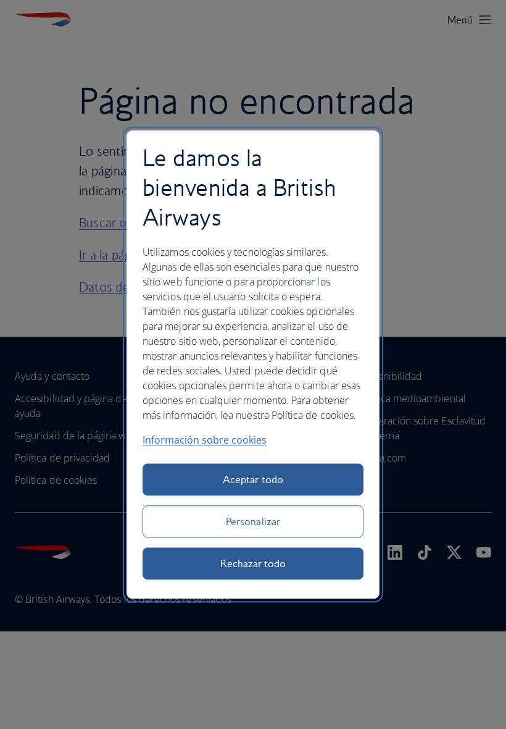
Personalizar (253, 521)
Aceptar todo (253, 479)
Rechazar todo (253, 563)
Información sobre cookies (205, 440)
